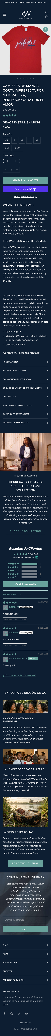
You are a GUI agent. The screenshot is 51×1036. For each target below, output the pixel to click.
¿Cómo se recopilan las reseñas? (19, 675)
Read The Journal (25, 863)
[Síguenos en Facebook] (4, 1013)
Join (26, 928)
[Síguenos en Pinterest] (19, 1013)
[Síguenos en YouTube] (26, 1013)
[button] (9, 115)
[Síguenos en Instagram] (11, 1013)
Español (24, 1023)
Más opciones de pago (25, 196)
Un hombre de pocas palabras (23, 769)
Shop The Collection (25, 531)
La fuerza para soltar (18, 832)
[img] (9, 602)
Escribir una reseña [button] (25, 584)
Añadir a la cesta (25, 180)
